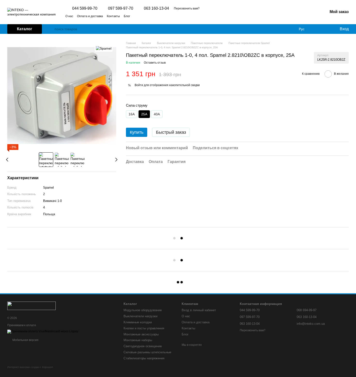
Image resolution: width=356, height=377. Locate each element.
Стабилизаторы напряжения (144, 358)
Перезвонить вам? (187, 8)
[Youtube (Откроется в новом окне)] (154, 16)
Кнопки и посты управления (144, 328)
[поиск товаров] (50, 29)
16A (132, 114)
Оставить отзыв (155, 62)
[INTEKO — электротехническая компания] (31, 305)
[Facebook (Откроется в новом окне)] (148, 16)
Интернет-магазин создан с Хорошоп (30, 367)
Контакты (113, 16)
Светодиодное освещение (143, 346)
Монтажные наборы (138, 340)
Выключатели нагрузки (140, 316)
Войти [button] (139, 85)
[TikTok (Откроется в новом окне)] (143, 16)
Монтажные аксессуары (141, 334)
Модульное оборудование (143, 310)
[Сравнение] (316, 29)
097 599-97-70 (120, 8)
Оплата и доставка (90, 16)
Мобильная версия (25, 340)
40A (157, 114)
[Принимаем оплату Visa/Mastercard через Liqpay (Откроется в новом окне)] (42, 331)
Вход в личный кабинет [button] (199, 310)
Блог (127, 16)
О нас (69, 16)
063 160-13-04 (156, 8)
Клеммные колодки (138, 322)
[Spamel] (104, 48)
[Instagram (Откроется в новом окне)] (137, 16)
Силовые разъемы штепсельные (147, 352)
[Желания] (325, 29)
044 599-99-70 (84, 8)
